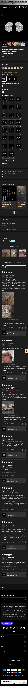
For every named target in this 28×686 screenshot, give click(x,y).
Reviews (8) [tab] (8, 262)
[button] (2, 7)
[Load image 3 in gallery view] (14, 44)
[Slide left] (1, 44)
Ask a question (14, 246)
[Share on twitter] (22, 328)
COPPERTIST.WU (11, 675)
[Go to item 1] (6, 253)
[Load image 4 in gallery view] (23, 44)
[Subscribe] (25, 599)
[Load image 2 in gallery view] (9, 44)
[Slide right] (27, 44)
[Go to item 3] (23, 253)
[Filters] (3, 266)
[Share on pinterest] (25, 328)
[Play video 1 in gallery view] (18, 44)
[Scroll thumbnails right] (24, 253)
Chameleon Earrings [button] (12, 333)
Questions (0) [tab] (20, 262)
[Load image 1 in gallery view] (4, 44)
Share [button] (3, 587)
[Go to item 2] (14, 253)
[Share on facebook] (19, 328)
